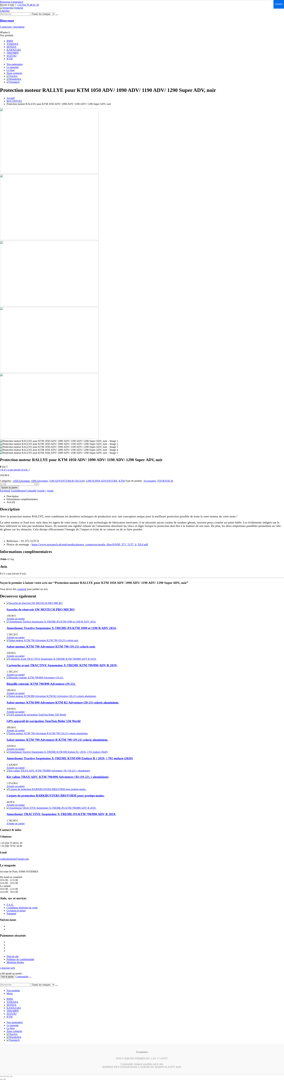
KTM (9, 58)
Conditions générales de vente (22, 907)
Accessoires (149, 480)
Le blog (11, 70)
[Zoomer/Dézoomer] (1, 1076)
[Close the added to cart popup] (30, 977)
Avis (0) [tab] (11, 502)
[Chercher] (56, 14)
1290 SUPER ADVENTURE (101, 480)
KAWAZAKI (14, 49)
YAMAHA (12, 43)
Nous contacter (14, 73)
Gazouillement (18, 490)
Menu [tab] (10, 993)
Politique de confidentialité (20, 959)
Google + (42, 490)
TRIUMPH (13, 52)
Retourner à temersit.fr (11, 1)
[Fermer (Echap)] (11, 1076)
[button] (5, 10)
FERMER (279, 4)
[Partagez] (8, 1076)
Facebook (5, 490)
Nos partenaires (15, 64)
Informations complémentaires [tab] (22, 499)
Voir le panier (7, 976)
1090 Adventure (39, 480)
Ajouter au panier (9, 487)
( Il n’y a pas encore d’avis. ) (15, 469)
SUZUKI (11, 55)
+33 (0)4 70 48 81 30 (28, 4)
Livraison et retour (16, 910)
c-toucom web (7, 967)
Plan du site (13, 956)
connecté (21, 589)
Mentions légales (15, 962)
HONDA (11, 46)
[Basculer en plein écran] (4, 1076)
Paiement (11, 913)
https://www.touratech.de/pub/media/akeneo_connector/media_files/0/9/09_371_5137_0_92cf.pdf (90, 544)
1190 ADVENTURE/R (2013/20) (67, 480)
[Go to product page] (145, 603)
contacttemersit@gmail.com (14, 859)
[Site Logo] (11, 7)
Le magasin (13, 67)
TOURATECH (165, 480)
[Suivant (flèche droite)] (4, 1079)
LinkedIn (31, 490)
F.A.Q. (10, 904)
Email (50, 490)
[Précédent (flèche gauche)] (1, 1079)
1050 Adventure (21, 480)
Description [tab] (13, 496)
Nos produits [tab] (13, 990)
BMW (10, 41)
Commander (22, 976)
